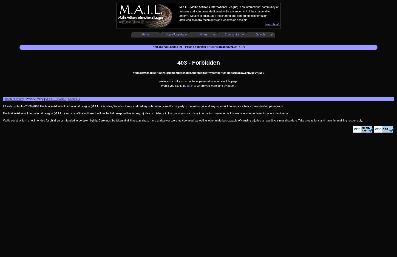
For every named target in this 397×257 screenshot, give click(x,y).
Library (203, 34)
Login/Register (175, 34)
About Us (74, 99)
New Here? (272, 24)
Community (232, 34)
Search (260, 34)
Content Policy (14, 99)
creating (212, 47)
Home (146, 34)
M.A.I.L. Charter (55, 99)
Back (190, 85)
